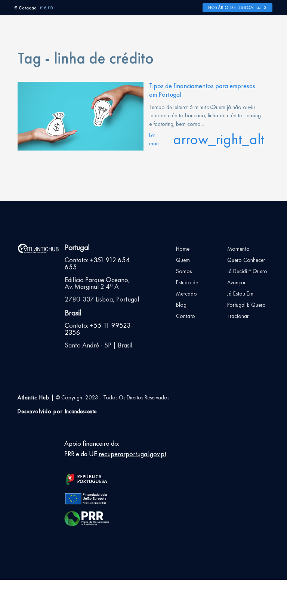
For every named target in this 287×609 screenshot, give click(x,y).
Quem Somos (184, 266)
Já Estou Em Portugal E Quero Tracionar (246, 304)
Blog (181, 305)
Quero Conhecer (246, 260)
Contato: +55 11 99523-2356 (99, 329)
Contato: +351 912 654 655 (97, 263)
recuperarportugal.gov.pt (132, 454)
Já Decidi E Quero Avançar (247, 277)
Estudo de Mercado (187, 288)
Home (182, 248)
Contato (185, 316)
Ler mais (206, 139)
